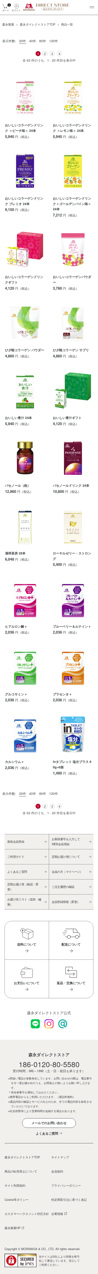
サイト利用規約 (15, 1185)
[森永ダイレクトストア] (47, 7)
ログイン (16, 10)
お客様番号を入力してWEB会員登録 (66, 841)
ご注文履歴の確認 (63, 886)
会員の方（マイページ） (67, 871)
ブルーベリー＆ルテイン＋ (72, 626)
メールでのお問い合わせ (49, 1123)
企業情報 (57, 1214)
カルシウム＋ (14, 761)
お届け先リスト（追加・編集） (24, 901)
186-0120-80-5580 (49, 1064)
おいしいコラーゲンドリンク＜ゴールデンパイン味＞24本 (72, 203)
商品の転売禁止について (21, 1171)
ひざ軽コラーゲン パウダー (24, 350)
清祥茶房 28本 (15, 553)
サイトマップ (60, 1157)
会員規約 (57, 1171)
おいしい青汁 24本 (18, 417)
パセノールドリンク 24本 (71, 485)
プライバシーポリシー (66, 1185)
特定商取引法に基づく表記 (69, 1199)
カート (5, 7)
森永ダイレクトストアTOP (22, 1157)
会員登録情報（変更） (66, 902)
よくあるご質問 (17, 871)
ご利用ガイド (15, 856)
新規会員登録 (15, 841)
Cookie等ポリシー (16, 1199)
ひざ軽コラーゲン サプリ (71, 350)
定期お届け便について (66, 856)
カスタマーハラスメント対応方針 (26, 1214)
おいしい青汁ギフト (67, 417)
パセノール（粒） (18, 485)
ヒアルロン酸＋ (16, 626)
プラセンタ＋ (62, 694)
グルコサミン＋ (16, 694)
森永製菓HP (13, 1228)
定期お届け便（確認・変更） (22, 886)
